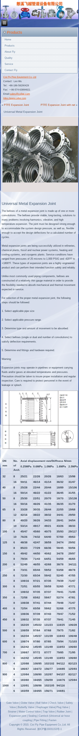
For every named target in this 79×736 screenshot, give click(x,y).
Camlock (44, 715)
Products (10, 45)
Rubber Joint (64, 711)
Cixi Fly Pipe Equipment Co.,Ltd (19, 77)
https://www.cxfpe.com (14, 98)
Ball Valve (42, 702)
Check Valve (56, 702)
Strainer (12, 711)
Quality (8, 57)
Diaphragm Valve (45, 707)
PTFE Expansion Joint (16, 105)
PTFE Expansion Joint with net (58, 105)
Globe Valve (27, 702)
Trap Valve (49, 711)
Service (9, 64)
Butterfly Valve (26, 707)
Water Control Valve (30, 711)
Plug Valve (62, 707)
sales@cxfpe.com (20, 93)
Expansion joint (17, 715)
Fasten (52, 720)
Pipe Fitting (40, 720)
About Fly (10, 51)
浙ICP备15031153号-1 (49, 729)
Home (8, 39)
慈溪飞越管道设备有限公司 (39, 4)
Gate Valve (12, 702)
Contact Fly (11, 70)
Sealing (32, 715)
